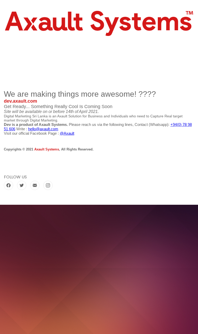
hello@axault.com (43, 129)
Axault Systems (46, 149)
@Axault (67, 133)
